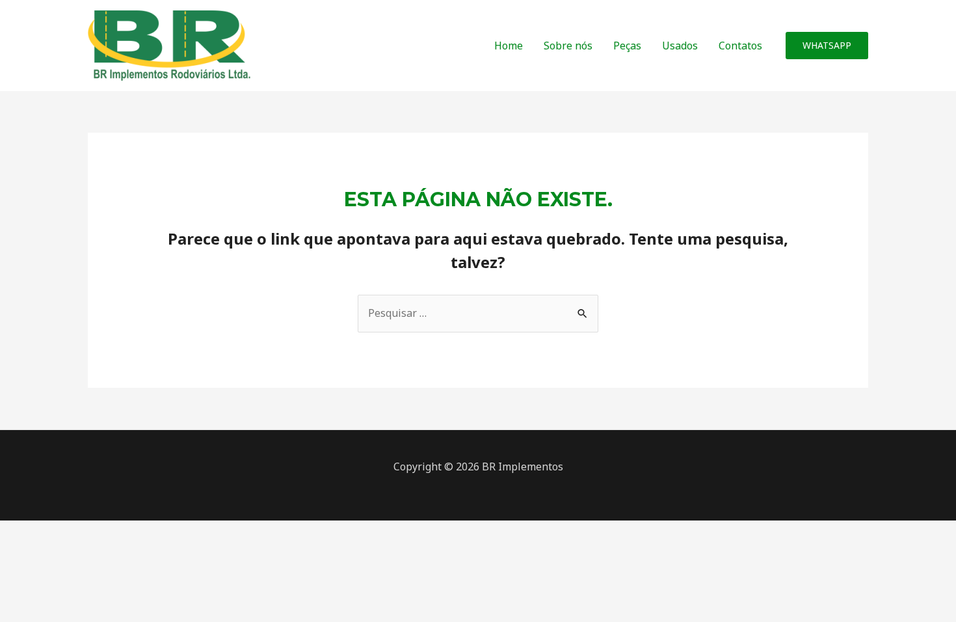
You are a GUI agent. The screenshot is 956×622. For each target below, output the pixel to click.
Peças (627, 45)
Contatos (740, 45)
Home (508, 45)
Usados (680, 45)
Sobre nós (568, 45)
